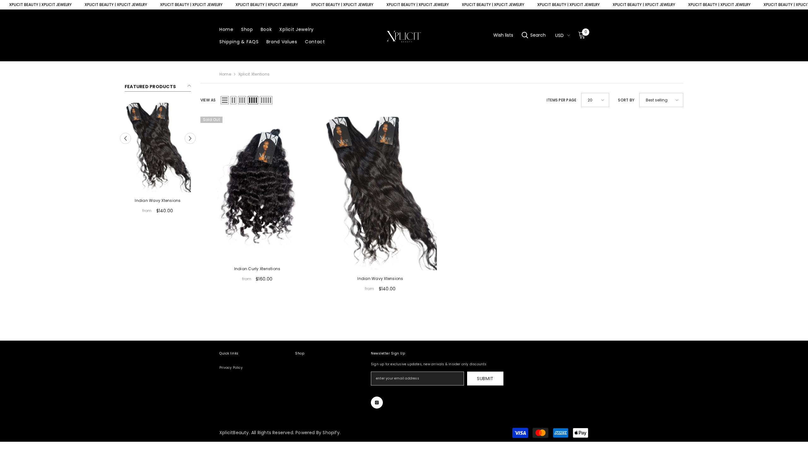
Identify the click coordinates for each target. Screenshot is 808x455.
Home (225, 74)
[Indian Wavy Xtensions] (158, 147)
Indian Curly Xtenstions (257, 268)
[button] (125, 138)
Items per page (561, 100)
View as (208, 100)
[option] (158, 160)
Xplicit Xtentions (254, 74)
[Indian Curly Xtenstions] (257, 189)
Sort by (626, 100)
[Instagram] (377, 403)
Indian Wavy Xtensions (158, 200)
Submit (485, 378)
